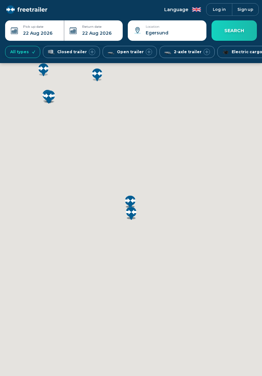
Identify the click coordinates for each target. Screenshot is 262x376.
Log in (219, 9)
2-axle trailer (188, 51)
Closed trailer (72, 51)
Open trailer (130, 51)
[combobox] (167, 35)
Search (234, 30)
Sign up (245, 9)
